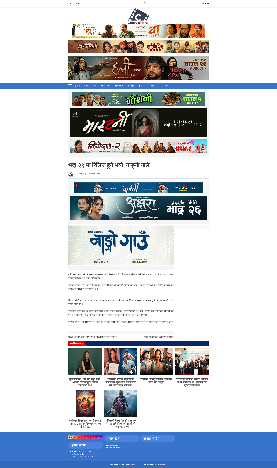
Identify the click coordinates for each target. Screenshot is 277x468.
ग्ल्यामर (151, 86)
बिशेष (166, 86)
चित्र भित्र (82, 174)
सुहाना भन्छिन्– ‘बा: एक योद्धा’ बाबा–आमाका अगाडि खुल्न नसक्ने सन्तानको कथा (85, 382)
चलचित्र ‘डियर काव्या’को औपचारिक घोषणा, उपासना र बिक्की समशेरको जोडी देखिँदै (85, 423)
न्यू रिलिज (141, 86)
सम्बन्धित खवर (76, 343)
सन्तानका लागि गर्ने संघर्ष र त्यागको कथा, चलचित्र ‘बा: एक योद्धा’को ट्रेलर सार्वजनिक (192, 382)
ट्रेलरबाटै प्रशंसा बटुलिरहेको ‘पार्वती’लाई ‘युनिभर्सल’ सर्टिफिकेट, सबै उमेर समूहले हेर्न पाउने (120, 382)
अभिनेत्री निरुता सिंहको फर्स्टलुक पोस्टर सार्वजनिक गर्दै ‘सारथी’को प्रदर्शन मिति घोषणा (120, 423)
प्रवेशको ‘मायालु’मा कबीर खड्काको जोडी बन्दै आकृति (156, 380)
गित (159, 86)
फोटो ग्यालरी (119, 86)
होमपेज (77, 86)
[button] (70, 85)
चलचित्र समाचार (90, 86)
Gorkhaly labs (162, 464)
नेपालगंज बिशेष (105, 86)
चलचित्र (131, 86)
